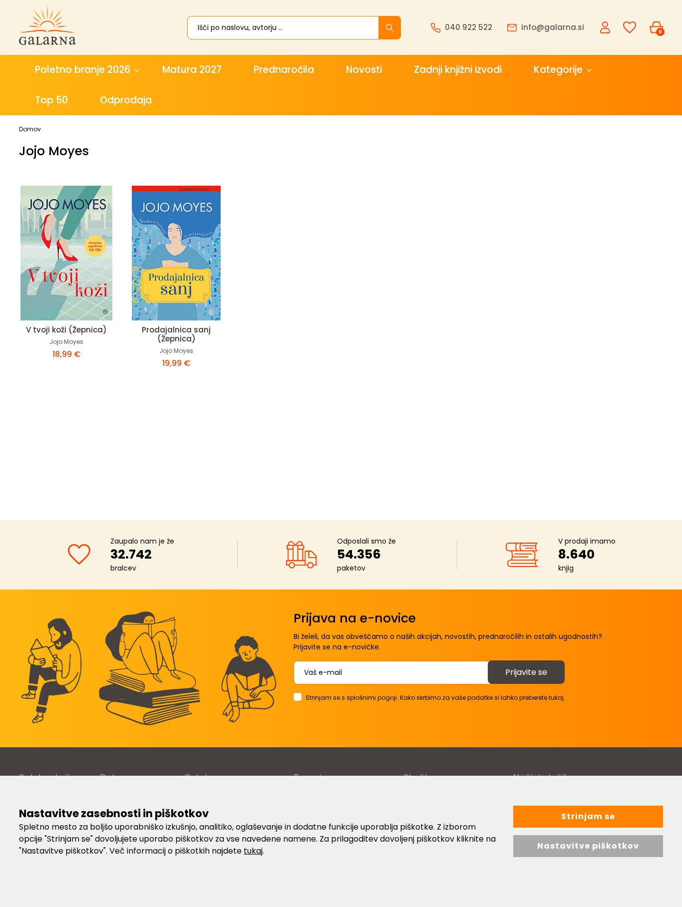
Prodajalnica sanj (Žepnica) (176, 334)
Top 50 (51, 100)
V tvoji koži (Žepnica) (66, 329)
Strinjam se (588, 816)
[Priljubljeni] (629, 27)
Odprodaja (126, 100)
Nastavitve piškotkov (588, 846)
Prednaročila (284, 69)
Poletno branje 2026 (82, 69)
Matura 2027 (192, 69)
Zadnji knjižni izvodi (458, 69)
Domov (30, 129)
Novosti (364, 69)
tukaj (253, 851)
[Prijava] (606, 27)
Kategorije (558, 69)
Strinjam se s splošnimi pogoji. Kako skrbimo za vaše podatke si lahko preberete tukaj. (435, 697)
